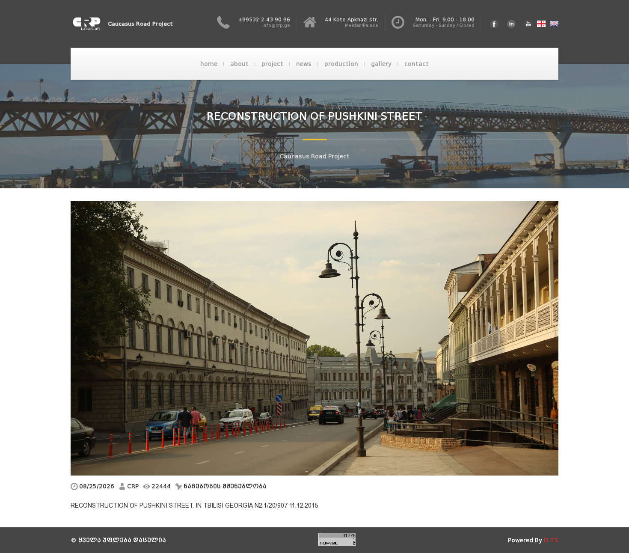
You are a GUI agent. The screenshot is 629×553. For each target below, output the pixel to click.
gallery (381, 64)
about (239, 64)
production (341, 64)
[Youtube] (528, 24)
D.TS (551, 540)
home (208, 64)
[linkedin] (511, 24)
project (272, 64)
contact (416, 64)
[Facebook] (494, 24)
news (304, 64)
